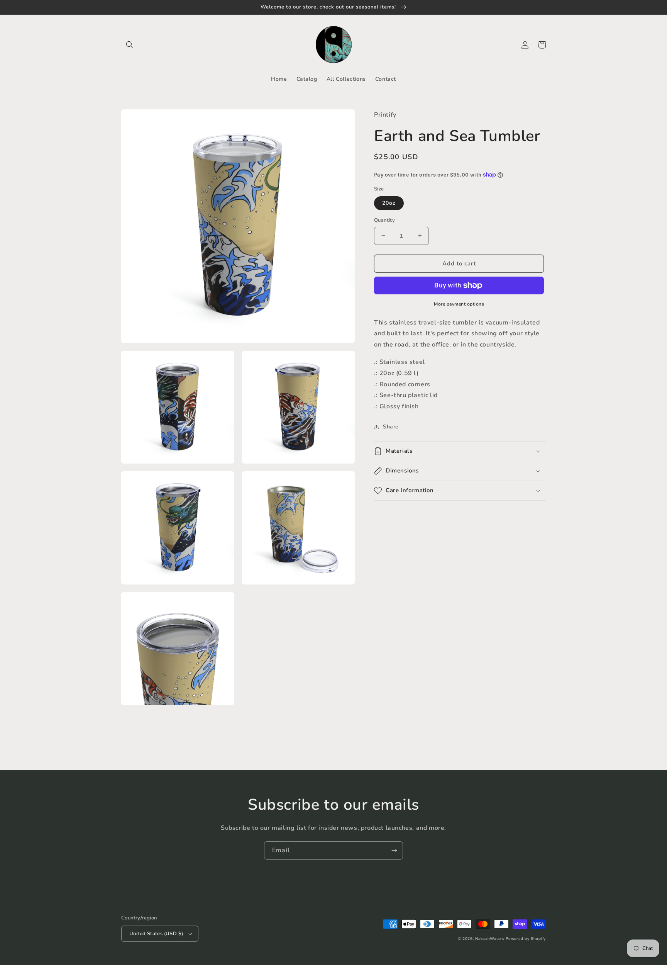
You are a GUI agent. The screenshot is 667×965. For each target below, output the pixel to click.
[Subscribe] (394, 850)
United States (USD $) (156, 933)
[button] (129, 44)
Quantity (384, 220)
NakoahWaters (489, 938)
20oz (389, 203)
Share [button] (391, 426)
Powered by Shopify (526, 938)
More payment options (459, 304)
